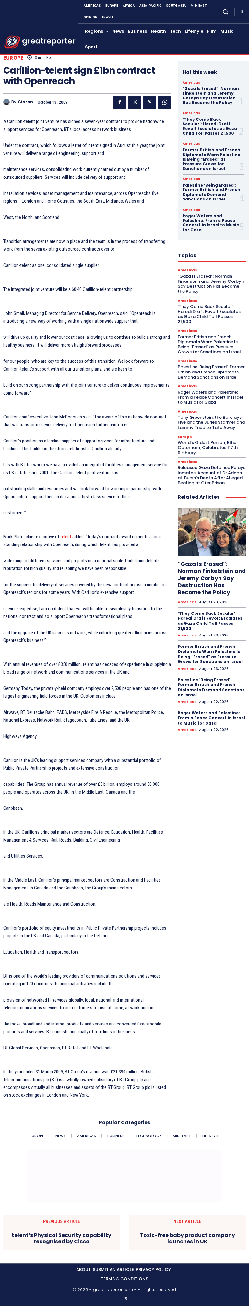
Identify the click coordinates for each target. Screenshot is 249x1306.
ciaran (25, 102)
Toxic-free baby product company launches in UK (187, 1238)
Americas (191, 82)
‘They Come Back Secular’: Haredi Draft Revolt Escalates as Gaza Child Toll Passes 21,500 (210, 126)
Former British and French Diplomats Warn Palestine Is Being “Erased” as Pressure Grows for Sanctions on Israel (211, 159)
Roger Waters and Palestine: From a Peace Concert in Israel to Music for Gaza (211, 223)
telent (65, 537)
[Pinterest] (149, 102)
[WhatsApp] (164, 102)
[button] (225, 11)
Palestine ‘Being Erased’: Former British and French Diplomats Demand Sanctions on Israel (211, 192)
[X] (242, 12)
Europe (13, 57)
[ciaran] (7, 102)
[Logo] (40, 42)
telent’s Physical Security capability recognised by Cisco (61, 1238)
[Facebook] (119, 102)
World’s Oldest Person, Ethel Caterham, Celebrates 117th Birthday (208, 448)
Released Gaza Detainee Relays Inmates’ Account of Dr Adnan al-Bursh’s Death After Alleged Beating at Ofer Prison (211, 475)
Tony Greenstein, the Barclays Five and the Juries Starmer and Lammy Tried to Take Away (211, 422)
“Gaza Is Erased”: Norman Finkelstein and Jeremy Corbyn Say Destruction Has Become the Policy (211, 95)
